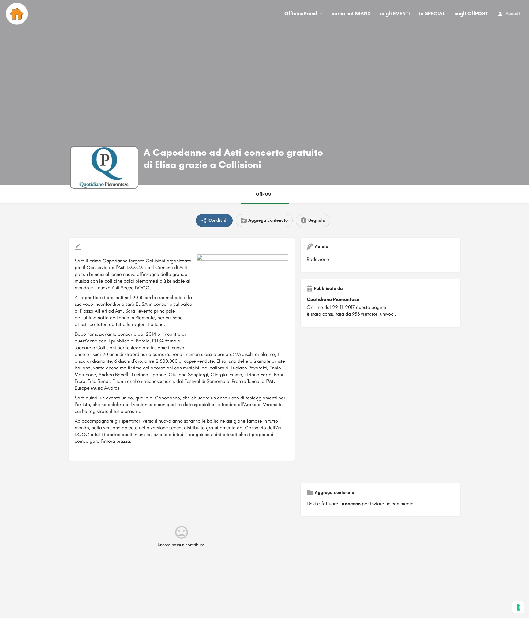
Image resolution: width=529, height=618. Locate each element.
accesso (351, 503)
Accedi (512, 13)
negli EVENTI (395, 13)
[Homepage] (18, 14)
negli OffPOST (471, 13)
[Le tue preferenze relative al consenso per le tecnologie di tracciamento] (518, 607)
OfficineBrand (300, 13)
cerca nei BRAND (351, 13)
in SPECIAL (432, 13)
